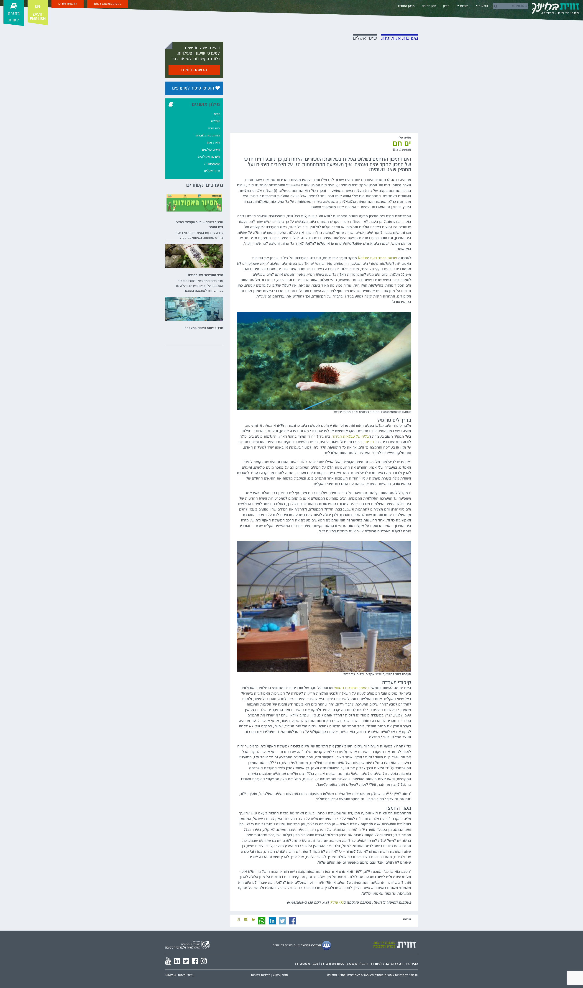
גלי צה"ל (336, 902)
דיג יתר (369, 442)
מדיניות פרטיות (260, 975)
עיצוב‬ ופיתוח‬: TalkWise (179, 975)
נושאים (483, 6)
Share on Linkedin (272, 921)
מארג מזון (213, 142)
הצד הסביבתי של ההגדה (205, 275)
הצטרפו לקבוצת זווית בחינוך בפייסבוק (297, 945)
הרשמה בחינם (194, 70)
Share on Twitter (282, 921)
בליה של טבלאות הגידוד (350, 436)
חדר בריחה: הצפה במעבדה (203, 328)
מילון (446, 6)
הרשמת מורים (67, 3)
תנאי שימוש (280, 975)
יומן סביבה (429, 6)
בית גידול (214, 128)
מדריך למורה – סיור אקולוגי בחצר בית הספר (199, 224)
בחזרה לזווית (14, 17)
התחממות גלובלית (208, 135)
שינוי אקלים (212, 171)
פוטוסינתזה (212, 164)
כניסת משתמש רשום (107, 3)
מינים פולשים (211, 149)
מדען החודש (406, 6)
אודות (463, 6)
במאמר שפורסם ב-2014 (351, 688)
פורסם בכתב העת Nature (377, 258)
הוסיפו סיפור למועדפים (193, 88)
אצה (217, 114)
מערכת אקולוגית (209, 157)
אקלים (215, 121)
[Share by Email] (245, 919)
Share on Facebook (292, 921)
